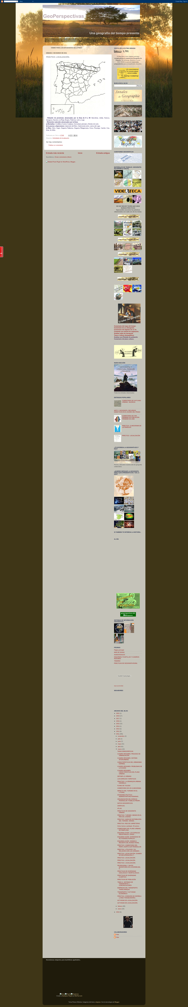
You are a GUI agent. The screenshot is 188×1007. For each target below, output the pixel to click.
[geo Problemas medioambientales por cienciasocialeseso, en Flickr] (136, 235)
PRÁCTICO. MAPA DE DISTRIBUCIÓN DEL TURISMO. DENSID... (129, 820)
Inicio (80, 153)
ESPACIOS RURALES (94, 38)
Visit (118, 685)
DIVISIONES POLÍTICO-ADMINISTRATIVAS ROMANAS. (128, 795)
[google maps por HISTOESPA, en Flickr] (119, 643)
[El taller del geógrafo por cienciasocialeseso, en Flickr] (128, 314)
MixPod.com (78, 996)
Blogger (117, 1002)
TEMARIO (117, 661)
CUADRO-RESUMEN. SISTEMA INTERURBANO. (127, 758)
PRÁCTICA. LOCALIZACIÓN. (126, 860)
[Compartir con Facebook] (75, 136)
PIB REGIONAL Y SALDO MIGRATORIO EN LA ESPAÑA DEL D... (128, 867)
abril (119, 746)
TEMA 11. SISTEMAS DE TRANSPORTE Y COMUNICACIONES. (125, 883)
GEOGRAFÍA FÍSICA (59, 38)
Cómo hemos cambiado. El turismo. (128, 826)
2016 (118, 721)
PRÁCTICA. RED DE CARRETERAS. (128, 823)
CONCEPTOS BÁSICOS (87, 41)
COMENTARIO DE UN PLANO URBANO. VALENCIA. (131, 401)
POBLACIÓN (70, 38)
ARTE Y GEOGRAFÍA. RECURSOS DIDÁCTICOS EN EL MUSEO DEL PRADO (127, 411)
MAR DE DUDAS (119, 652)
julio (119, 739)
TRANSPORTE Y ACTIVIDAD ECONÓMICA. (126, 892)
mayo (120, 744)
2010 (118, 912)
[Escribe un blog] (71, 136)
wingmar (98, 1002)
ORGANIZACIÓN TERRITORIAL (54, 41)
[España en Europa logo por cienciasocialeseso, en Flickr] (136, 291)
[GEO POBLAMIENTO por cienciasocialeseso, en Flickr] (127, 250)
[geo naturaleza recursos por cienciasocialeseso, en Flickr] (127, 235)
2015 (118, 723)
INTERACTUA (121, 38)
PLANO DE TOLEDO (123, 785)
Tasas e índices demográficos (124, 335)
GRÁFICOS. (121, 806)
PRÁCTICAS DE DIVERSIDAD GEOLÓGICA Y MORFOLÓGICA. (128, 872)
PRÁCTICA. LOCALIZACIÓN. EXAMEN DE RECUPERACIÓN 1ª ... (129, 854)
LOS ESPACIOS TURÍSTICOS (126, 779)
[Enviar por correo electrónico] (69, 136)
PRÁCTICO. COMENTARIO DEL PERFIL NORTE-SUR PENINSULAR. (129, 846)
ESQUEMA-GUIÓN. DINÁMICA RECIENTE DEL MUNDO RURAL (128, 841)
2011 (118, 734)
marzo (120, 749)
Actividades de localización (61, 138)
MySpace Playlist (67, 996)
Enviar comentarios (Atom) (63, 157)
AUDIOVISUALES (119, 654)
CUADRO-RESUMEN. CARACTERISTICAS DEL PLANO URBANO (128, 772)
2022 (118, 713)
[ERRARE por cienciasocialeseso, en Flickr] (128, 78)
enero (120, 909)
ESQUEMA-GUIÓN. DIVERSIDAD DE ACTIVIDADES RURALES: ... (128, 837)
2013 (118, 729)
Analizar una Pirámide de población (126, 337)
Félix (117, 934)
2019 (118, 716)
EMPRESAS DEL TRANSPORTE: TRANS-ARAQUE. (127, 888)
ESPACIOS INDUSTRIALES (109, 38)
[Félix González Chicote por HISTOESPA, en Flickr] (128, 927)
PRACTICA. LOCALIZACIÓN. (126, 858)
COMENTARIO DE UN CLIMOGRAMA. (129, 788)
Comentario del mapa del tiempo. (125, 326)
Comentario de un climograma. (124, 328)
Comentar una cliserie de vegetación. (126, 331)
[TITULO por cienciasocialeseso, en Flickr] (128, 217)
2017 (118, 718)
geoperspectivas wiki (128, 613)
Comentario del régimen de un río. (125, 329)
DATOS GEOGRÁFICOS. (125, 803)
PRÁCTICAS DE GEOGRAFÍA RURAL (125, 663)
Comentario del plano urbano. (124, 339)
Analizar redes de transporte (123, 333)
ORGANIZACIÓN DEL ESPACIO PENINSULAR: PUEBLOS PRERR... (129, 799)
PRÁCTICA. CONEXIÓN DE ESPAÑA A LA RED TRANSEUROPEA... (129, 896)
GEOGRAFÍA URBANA (81, 38)
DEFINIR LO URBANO (124, 776)
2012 (118, 731)
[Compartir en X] (73, 136)
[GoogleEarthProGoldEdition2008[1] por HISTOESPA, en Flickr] (119, 632)
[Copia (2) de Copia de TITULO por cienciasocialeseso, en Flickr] (128, 255)
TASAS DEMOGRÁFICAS (125, 751)
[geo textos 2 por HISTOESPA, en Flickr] (127, 202)
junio (119, 741)
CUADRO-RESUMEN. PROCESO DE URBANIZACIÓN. (128, 754)
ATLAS (119, 808)
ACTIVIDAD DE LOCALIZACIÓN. (127, 900)
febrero (120, 906)
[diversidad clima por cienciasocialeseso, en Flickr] (127, 227)
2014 (118, 726)
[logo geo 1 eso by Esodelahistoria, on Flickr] (124, 496)
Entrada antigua (103, 153)
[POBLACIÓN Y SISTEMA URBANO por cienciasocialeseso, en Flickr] (128, 240)
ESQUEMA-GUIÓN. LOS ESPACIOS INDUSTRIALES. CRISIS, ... (128, 833)
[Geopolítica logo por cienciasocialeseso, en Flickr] (128, 280)
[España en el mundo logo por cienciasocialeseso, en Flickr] (118, 299)
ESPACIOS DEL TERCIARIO (134, 38)
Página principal (119, 650)
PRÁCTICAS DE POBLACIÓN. (126, 879)
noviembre (121, 736)
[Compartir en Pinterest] (77, 136)
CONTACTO (49, 38)
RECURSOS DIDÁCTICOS (102, 41)
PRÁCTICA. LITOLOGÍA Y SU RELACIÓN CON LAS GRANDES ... (129, 850)
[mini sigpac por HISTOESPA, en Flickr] (129, 632)
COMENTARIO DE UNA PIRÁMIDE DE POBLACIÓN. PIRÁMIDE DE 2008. (131, 417)
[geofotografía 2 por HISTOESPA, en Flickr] (118, 202)
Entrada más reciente (55, 153)
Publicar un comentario (56, 145)
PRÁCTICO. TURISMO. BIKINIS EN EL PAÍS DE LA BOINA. (129, 816)
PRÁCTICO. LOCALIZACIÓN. (131, 435)
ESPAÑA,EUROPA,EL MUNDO (71, 41)
